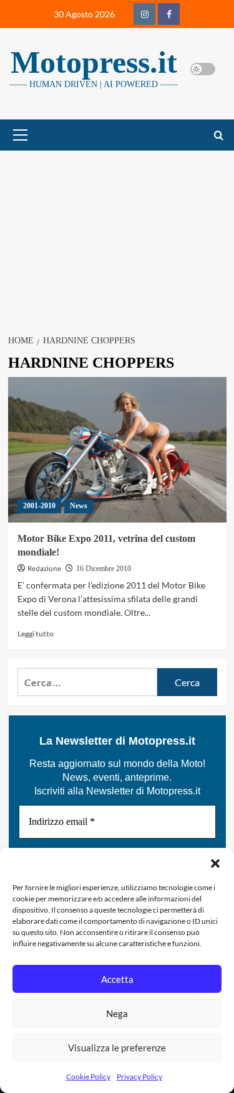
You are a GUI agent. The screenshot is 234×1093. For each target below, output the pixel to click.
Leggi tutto (35, 633)
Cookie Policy (88, 1076)
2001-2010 (39, 505)
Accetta (117, 979)
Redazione (44, 569)
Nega (117, 1013)
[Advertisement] (117, 235)
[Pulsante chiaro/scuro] (202, 69)
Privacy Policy (139, 1076)
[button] (215, 863)
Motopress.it (94, 62)
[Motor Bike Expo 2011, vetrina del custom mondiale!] (117, 449)
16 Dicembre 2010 (103, 568)
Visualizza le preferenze (117, 1047)
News (78, 505)
